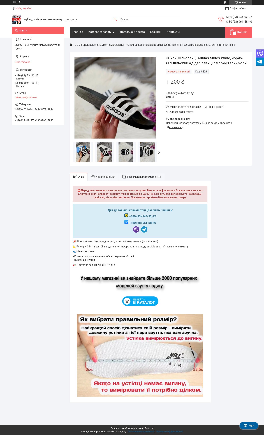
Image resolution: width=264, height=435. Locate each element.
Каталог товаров (99, 32)
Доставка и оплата (132, 32)
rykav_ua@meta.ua (26, 97)
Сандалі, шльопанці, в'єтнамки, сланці (101, 44)
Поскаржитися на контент (141, 431)
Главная (77, 32)
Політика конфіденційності (169, 431)
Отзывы (155, 32)
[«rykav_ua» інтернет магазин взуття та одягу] (16, 19)
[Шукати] (115, 19)
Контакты (173, 32)
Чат (251, 425)
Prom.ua (149, 428)
